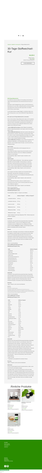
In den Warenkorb (28, 63)
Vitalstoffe (13, 44)
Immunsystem (17, 44)
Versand (10, 407)
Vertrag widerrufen (4, 470)
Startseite (9, 44)
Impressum (6, 457)
